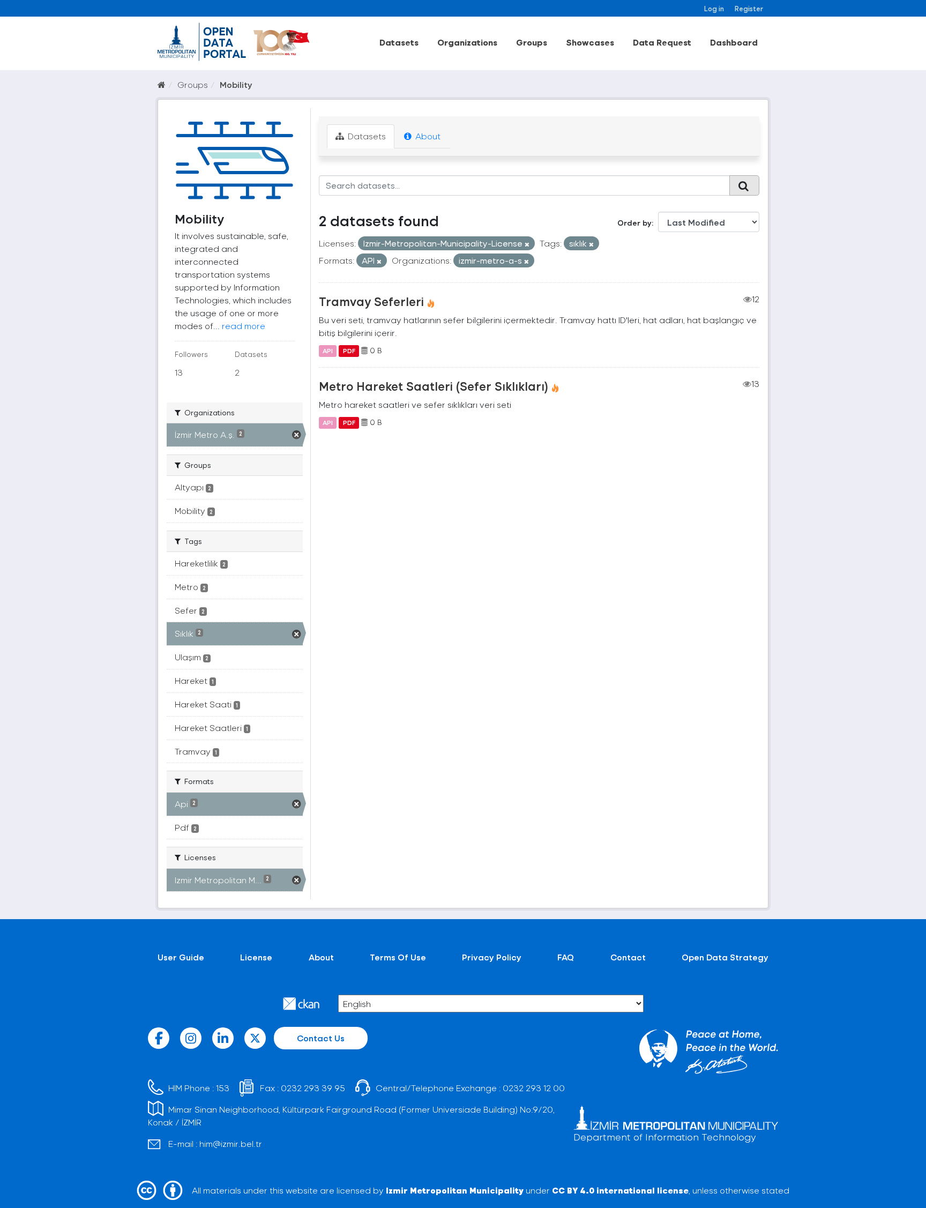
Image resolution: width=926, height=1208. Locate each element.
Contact (628, 957)
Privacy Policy (491, 957)
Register (749, 8)
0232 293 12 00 (534, 1087)
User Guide (181, 957)
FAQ (565, 957)
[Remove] (527, 244)
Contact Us (321, 1037)
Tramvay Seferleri (371, 301)
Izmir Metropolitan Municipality (455, 1190)
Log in (714, 8)
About (426, 135)
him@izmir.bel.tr (230, 1143)
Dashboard (734, 42)
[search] (744, 185)
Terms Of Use (398, 957)
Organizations (467, 42)
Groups (531, 42)
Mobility (236, 84)
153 (222, 1087)
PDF (349, 350)
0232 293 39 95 (313, 1087)
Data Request (662, 42)
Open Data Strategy (725, 957)
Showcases (590, 42)
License (256, 957)
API (328, 350)
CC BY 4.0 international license (620, 1190)
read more (243, 325)
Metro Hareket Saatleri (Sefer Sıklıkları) (433, 386)
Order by (634, 223)
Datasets (399, 42)
